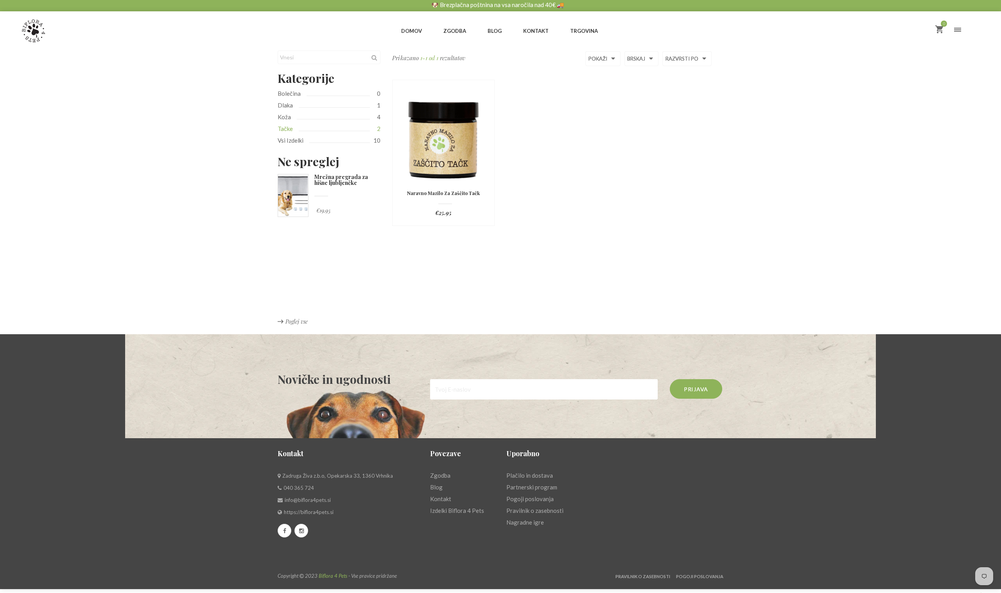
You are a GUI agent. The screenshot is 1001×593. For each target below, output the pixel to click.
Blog (436, 487)
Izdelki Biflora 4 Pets (457, 510)
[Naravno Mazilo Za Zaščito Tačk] (443, 139)
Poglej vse (296, 321)
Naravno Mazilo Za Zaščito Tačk (443, 193)
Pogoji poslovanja (530, 498)
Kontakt (440, 498)
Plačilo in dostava (529, 475)
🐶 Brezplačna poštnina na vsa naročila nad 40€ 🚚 (497, 4)
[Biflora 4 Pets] (55, 27)
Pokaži (598, 59)
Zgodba (440, 475)
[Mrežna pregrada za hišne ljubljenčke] (293, 195)
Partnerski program (531, 487)
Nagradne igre (525, 522)
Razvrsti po (683, 59)
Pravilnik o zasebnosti (534, 510)
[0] (939, 30)
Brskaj (636, 59)
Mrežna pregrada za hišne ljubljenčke (341, 179)
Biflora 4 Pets (333, 576)
